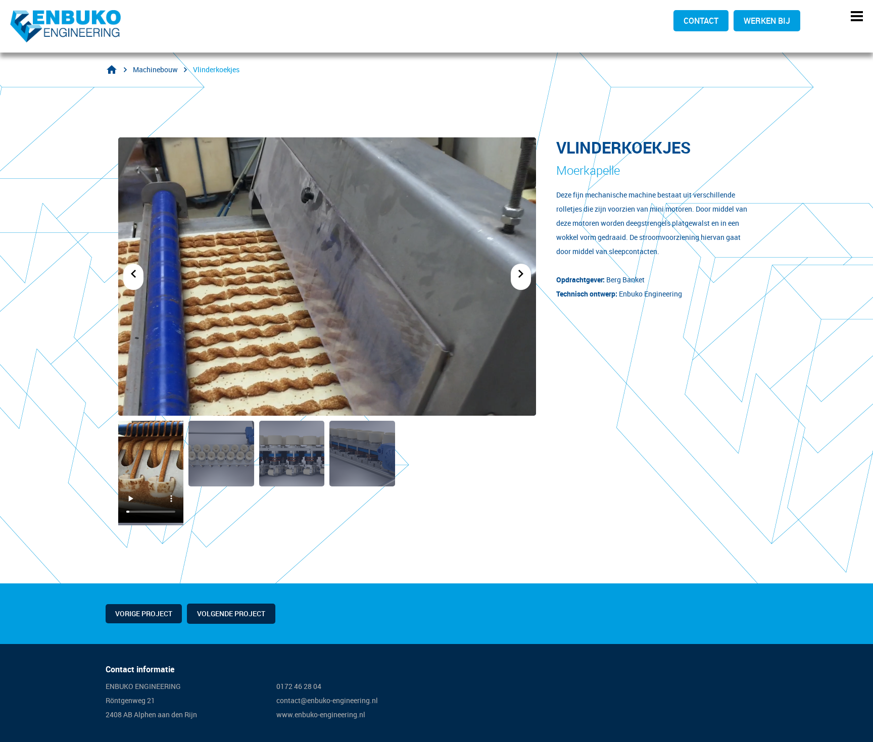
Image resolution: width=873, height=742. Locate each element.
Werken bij (767, 20)
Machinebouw (155, 69)
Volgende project (231, 613)
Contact (701, 20)
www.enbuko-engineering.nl (320, 714)
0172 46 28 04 (299, 686)
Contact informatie (140, 669)
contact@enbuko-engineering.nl (327, 700)
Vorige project (143, 613)
